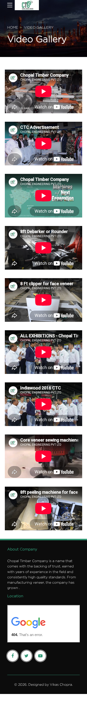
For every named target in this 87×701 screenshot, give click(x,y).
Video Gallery (38, 27)
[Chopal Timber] (27, 5)
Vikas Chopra (61, 684)
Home (12, 27)
